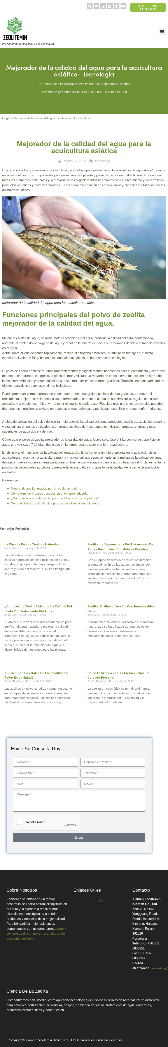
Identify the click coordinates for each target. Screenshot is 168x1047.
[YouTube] (123, 6)
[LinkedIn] (110, 6)
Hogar (6, 118)
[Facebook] (90, 6)
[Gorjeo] (96, 6)
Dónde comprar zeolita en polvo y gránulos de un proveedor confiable (36, 933)
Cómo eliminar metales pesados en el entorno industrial (49, 493)
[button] (162, 31)
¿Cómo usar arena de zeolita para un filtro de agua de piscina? (55, 498)
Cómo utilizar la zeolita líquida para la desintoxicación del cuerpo (55, 503)
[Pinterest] (116, 6)
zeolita (75, 452)
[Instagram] (103, 6)
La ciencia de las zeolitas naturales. (32, 544)
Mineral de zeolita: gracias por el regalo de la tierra (46, 488)
